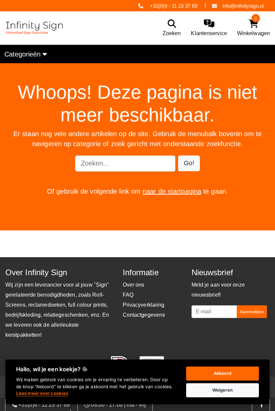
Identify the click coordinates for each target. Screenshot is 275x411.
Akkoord (222, 373)
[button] (189, 163)
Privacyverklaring (144, 305)
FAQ (128, 295)
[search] (170, 27)
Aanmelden (252, 311)
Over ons (134, 285)
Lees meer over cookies (42, 393)
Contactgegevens (144, 315)
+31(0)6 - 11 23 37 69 (174, 6)
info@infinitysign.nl (243, 6)
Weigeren (222, 390)
